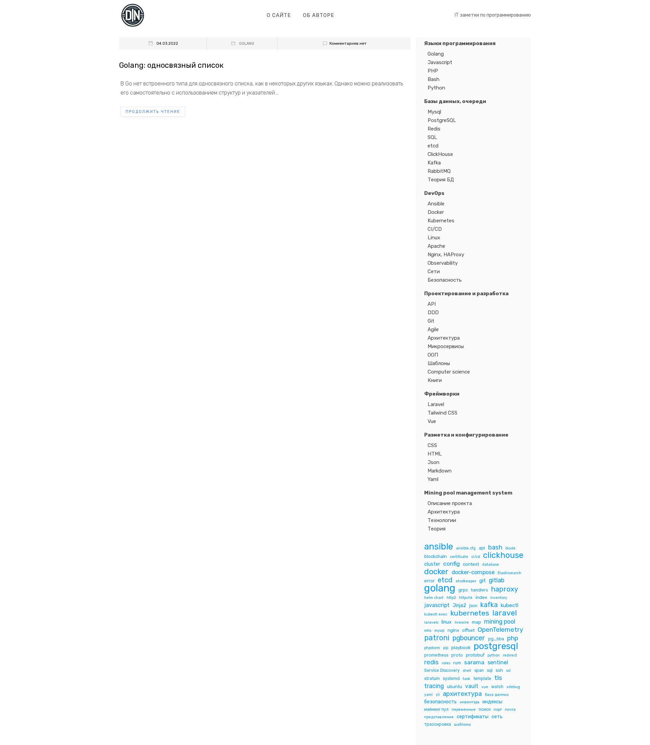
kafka (489, 604)
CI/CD (435, 229)
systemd (451, 678)
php (512, 638)
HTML (435, 454)
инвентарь (469, 702)
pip (445, 648)
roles (446, 663)
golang (439, 588)
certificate (459, 557)
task (466, 679)
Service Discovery (442, 670)
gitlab (496, 580)
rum (457, 663)
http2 (451, 598)
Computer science (449, 372)
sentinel (498, 662)
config (451, 563)
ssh (499, 670)
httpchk (466, 598)
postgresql (496, 646)
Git (431, 321)
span (479, 670)
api (482, 547)
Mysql (434, 112)
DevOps (434, 193)
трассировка (437, 724)
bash (495, 547)
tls (498, 677)
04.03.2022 (167, 43)
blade (510, 548)
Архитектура (444, 338)
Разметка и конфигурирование (466, 435)
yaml (428, 694)
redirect (510, 655)
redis (431, 662)
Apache (436, 246)
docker (436, 571)
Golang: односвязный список (171, 65)
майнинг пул (436, 709)
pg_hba (496, 639)
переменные (464, 709)
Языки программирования (460, 43)
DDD (433, 312)
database (490, 564)
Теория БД (441, 180)
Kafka (434, 163)
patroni (437, 637)
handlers (479, 590)
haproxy (504, 589)
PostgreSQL (442, 120)
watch (497, 686)
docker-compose (473, 572)
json (473, 605)
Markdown (440, 471)
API (432, 304)
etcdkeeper (466, 581)
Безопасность (445, 280)
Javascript (440, 62)
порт (498, 709)
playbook (461, 647)
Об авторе (318, 15)
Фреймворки (441, 394)
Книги (435, 380)
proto (457, 655)
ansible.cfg (466, 548)
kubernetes (469, 613)
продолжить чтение (153, 111)
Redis (434, 129)
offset (468, 630)
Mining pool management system (468, 493)
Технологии (442, 520)
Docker (436, 212)
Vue (432, 421)
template (482, 678)
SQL (432, 137)
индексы (492, 702)
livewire (462, 622)
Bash (433, 79)
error (429, 580)
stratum (432, 678)
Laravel (436, 404)
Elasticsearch (509, 573)
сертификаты (473, 716)
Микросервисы (446, 346)
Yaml (433, 479)
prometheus (436, 655)
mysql (439, 630)
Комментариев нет (348, 43)
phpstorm (432, 648)
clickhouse (503, 555)
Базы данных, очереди (455, 101)
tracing (434, 685)
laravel (504, 613)
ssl (508, 670)
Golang (246, 43)
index (481, 597)
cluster (432, 564)
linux (446, 622)
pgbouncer (469, 638)
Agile (433, 329)
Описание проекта (450, 503)
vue (484, 687)
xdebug (513, 687)
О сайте (279, 15)
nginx (453, 630)
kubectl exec (435, 614)
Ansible (436, 204)
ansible (438, 546)
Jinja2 (459, 605)
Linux (434, 238)
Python (436, 88)
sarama (474, 662)
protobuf (475, 655)
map (476, 622)
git (482, 581)
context (471, 564)
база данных (497, 694)
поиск (485, 709)
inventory (498, 598)
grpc (463, 589)
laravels (431, 622)
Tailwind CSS (442, 413)
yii (438, 694)
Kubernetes (441, 221)
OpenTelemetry (500, 629)
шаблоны (462, 724)
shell (467, 670)
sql (490, 670)
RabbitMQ (439, 171)
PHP (433, 71)
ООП (433, 355)
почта (510, 709)
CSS (432, 445)
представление (439, 717)
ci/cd (475, 557)
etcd (433, 146)
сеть (497, 716)
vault (471, 686)
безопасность (440, 702)
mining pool (499, 621)
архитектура (462, 694)
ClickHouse (440, 154)
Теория (437, 529)
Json (433, 462)
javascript (437, 605)
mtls (427, 630)
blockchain (435, 556)
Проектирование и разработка (466, 293)
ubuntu (454, 686)
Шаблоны (439, 363)
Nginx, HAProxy (446, 254)
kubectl (509, 605)
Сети (434, 271)
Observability (443, 263)
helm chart (433, 598)
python (494, 655)
